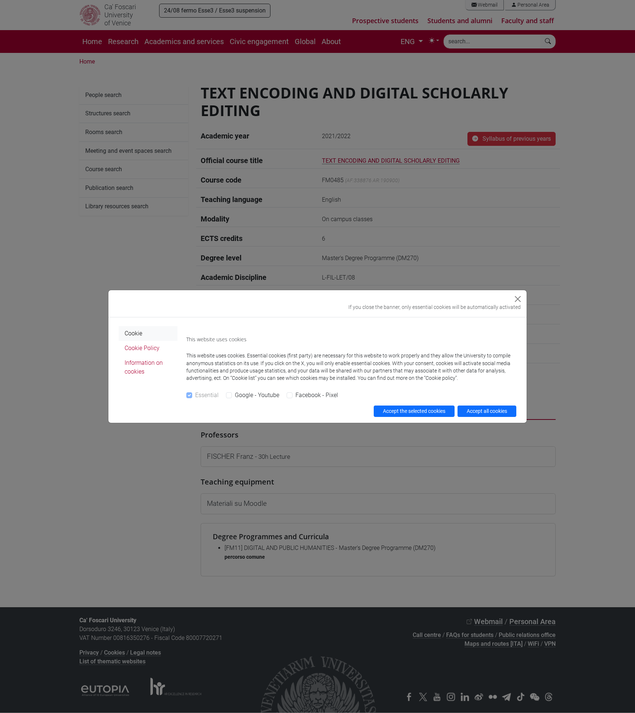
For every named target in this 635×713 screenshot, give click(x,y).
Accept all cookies (487, 411)
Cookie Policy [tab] (142, 348)
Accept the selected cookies (414, 411)
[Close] (518, 299)
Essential (207, 395)
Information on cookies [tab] (144, 367)
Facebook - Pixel (316, 395)
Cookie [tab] (133, 333)
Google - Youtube (257, 395)
